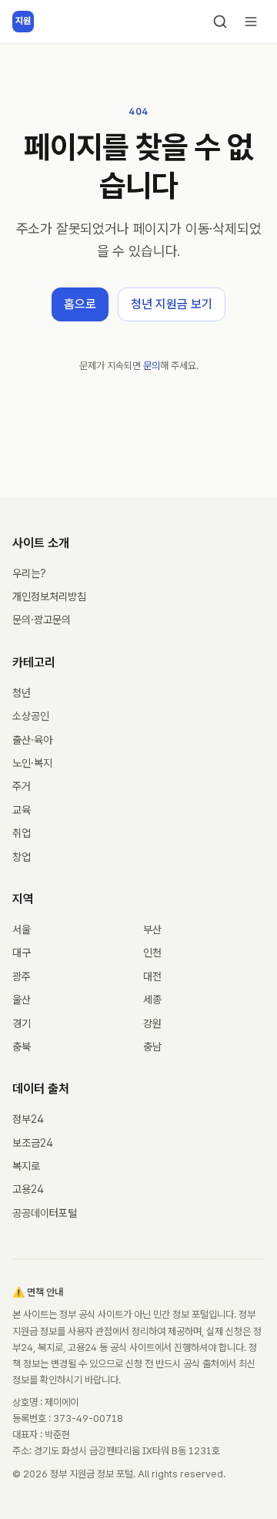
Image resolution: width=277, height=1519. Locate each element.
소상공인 (30, 716)
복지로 (26, 1166)
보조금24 (32, 1143)
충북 (21, 1046)
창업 (21, 857)
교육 (21, 810)
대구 (21, 952)
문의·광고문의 (41, 619)
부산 (152, 929)
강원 (152, 1023)
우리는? (29, 573)
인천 (152, 952)
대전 (152, 976)
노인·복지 (32, 763)
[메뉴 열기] (251, 21)
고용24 (28, 1189)
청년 (21, 693)
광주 (21, 976)
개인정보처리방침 (49, 596)
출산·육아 (32, 740)
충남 (152, 1046)
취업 (21, 833)
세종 (152, 999)
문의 (151, 365)
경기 (21, 1023)
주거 (21, 786)
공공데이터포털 (44, 1213)
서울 (21, 929)
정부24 (28, 1119)
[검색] (220, 21)
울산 (21, 999)
